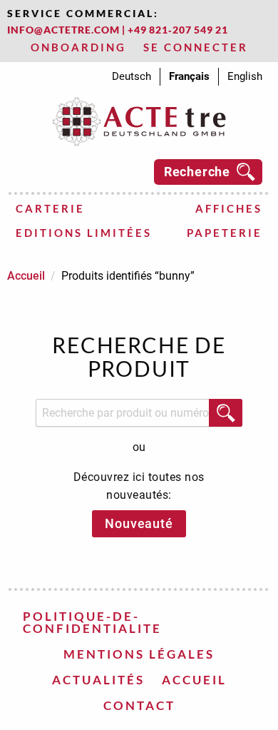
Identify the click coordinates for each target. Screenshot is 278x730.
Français (189, 76)
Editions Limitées (84, 232)
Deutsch (131, 76)
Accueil (26, 276)
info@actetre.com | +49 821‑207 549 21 (117, 30)
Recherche (197, 171)
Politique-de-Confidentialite (92, 622)
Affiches (228, 208)
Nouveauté (139, 523)
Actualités (98, 679)
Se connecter (195, 47)
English (244, 76)
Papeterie (224, 232)
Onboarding (78, 47)
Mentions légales (139, 654)
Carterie (50, 208)
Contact (139, 705)
